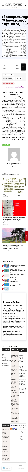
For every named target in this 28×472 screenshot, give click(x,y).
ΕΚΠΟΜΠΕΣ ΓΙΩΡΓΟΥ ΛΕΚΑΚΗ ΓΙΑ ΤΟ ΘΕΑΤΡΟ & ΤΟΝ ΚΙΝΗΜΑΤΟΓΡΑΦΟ (15, 418)
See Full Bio (13, 167)
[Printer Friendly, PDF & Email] (6, 145)
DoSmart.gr (5, 466)
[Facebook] (19, 428)
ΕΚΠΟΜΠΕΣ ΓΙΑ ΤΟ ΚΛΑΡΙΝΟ (5, 440)
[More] (23, 67)
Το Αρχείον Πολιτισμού (21, 438)
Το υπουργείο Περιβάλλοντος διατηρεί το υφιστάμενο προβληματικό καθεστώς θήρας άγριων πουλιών (12, 334)
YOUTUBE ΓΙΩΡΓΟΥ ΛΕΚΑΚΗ (15, 366)
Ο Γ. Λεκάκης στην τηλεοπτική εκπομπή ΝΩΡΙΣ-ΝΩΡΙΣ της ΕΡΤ (14, 355)
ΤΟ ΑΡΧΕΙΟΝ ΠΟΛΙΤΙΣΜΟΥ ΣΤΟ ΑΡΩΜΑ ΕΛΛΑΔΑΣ (15, 362)
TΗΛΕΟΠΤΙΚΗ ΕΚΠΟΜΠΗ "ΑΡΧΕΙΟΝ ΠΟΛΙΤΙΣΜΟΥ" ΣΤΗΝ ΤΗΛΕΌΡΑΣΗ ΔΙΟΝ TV (15, 373)
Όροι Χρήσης (21, 430)
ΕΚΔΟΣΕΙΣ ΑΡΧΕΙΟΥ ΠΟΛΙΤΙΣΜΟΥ (22, 362)
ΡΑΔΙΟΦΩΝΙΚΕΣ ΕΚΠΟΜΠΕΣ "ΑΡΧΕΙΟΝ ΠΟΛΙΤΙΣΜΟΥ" (5, 431)
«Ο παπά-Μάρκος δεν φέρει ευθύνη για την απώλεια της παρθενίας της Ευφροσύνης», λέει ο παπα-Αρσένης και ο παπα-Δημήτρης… (13, 311)
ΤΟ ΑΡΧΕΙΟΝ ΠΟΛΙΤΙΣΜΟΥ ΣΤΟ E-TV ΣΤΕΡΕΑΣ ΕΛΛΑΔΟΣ (15, 381)
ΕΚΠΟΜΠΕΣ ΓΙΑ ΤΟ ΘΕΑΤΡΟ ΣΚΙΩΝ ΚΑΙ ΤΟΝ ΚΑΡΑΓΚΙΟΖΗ (5, 457)
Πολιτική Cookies (22, 432)
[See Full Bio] (18, 167)
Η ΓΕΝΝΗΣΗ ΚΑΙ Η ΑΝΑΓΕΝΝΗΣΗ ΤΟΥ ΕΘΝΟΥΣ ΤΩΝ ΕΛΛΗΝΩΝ (15, 394)
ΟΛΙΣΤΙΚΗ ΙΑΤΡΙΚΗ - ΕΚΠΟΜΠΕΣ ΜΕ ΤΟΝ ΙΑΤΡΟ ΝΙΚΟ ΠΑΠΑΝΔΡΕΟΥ (5, 446)
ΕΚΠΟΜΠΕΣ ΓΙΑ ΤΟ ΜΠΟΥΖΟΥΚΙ (5, 437)
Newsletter (26, 236)
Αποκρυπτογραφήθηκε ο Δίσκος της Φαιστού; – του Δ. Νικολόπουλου (14, 327)
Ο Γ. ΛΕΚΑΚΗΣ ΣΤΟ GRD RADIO (5, 452)
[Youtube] (23, 428)
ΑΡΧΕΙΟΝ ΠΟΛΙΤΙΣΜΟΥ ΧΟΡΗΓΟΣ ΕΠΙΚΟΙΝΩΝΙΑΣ (22, 377)
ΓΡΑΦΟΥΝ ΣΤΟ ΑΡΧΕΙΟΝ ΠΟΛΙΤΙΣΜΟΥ (22, 383)
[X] (22, 428)
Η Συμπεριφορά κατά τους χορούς (13, 305)
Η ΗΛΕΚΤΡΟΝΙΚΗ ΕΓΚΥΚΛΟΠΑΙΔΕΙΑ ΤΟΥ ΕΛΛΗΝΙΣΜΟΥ (14, 6)
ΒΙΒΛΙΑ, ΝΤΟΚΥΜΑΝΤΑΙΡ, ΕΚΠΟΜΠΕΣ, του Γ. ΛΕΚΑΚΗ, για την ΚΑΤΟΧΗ (23, 389)
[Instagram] (20, 428)
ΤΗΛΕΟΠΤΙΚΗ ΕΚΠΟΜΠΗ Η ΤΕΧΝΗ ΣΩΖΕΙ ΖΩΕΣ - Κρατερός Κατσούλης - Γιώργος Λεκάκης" (15, 402)
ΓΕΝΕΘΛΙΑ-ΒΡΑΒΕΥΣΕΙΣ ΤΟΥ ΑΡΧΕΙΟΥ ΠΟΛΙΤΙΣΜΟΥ (23, 371)
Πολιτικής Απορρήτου (21, 435)
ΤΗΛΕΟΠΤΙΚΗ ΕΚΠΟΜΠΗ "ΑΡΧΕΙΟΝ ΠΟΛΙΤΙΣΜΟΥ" (14, 388)
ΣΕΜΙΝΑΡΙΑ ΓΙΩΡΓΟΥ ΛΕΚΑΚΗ (21, 366)
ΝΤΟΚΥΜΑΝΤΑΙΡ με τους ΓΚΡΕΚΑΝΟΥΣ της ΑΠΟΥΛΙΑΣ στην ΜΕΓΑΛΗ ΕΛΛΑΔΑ (15, 411)
